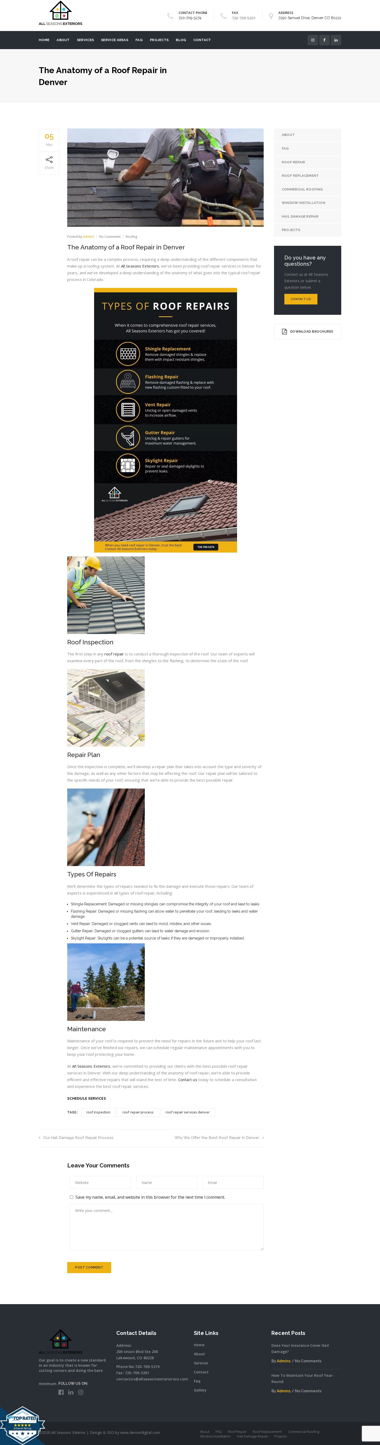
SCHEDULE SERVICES (86, 1098)
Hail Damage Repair (300, 216)
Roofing (131, 236)
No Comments (110, 236)
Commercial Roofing (302, 189)
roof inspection (98, 1112)
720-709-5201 (137, 1372)
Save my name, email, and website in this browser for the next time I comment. (150, 1197)
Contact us (187, 1079)
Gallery (200, 1390)
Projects (159, 40)
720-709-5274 (190, 18)
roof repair (114, 653)
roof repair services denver (188, 1112)
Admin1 (88, 236)
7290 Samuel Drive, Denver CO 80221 (309, 18)
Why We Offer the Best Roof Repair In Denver (216, 1137)
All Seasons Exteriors (140, 266)
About (63, 40)
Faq (197, 1381)
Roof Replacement (300, 176)
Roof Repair (293, 162)
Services (85, 40)
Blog (181, 40)
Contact (202, 40)
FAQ (139, 40)
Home (44, 40)
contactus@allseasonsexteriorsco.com (152, 1379)
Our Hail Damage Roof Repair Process (78, 1137)
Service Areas (114, 40)
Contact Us (301, 299)
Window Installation (303, 203)
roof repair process (138, 1112)
